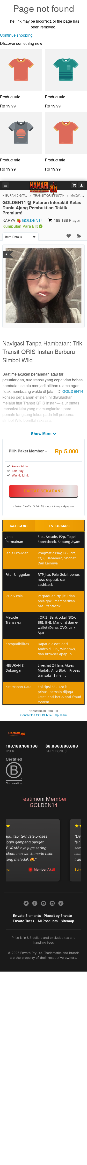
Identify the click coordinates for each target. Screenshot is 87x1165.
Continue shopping (16, 35)
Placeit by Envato (58, 915)
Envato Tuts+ (24, 921)
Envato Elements (27, 915)
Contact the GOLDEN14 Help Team (43, 715)
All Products (47, 921)
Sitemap (67, 921)
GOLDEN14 (32, 220)
